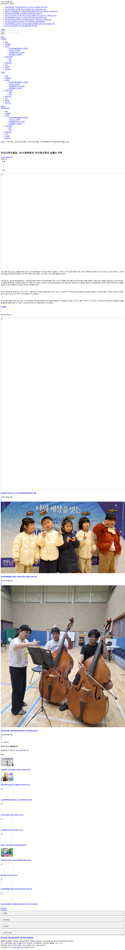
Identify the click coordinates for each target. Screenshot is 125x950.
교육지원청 (6, 920)
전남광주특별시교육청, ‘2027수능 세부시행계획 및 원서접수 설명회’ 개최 (30, 24)
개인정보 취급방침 (26, 937)
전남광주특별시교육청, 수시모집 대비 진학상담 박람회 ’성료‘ (26, 17)
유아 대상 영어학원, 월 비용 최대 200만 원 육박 (21, 26)
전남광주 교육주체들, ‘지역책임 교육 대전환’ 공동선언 (23, 13)
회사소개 (4, 937)
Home (3, 142)
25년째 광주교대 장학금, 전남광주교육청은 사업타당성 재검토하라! (28, 19)
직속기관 (5, 926)
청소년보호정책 (13, 937)
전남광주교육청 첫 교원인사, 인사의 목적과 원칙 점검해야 (25, 22)
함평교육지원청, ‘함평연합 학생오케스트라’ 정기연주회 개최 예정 (19, 730)
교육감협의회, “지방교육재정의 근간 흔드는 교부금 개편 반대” (26, 7)
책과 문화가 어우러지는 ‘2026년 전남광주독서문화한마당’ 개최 (18, 493)
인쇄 (3, 170)
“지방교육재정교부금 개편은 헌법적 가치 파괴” (12, 829)
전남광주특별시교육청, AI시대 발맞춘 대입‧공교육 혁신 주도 (26, 9)
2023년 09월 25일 (6, 157)
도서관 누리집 (7, 932)
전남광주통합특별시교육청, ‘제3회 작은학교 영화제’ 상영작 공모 (19, 576)
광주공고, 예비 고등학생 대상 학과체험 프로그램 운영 (13, 845)
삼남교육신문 (17, 947)
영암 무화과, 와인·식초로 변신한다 (9, 875)
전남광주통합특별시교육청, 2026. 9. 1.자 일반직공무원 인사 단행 (16, 799)
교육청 (5, 913)
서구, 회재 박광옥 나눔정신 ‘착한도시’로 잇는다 (12, 814)
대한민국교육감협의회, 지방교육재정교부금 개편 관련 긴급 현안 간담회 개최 (31, 11)
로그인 (2, 35)
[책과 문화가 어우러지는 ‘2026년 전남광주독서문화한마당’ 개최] (62, 489)
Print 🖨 (3, 306)
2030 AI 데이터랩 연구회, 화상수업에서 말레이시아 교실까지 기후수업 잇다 (31, 15)
